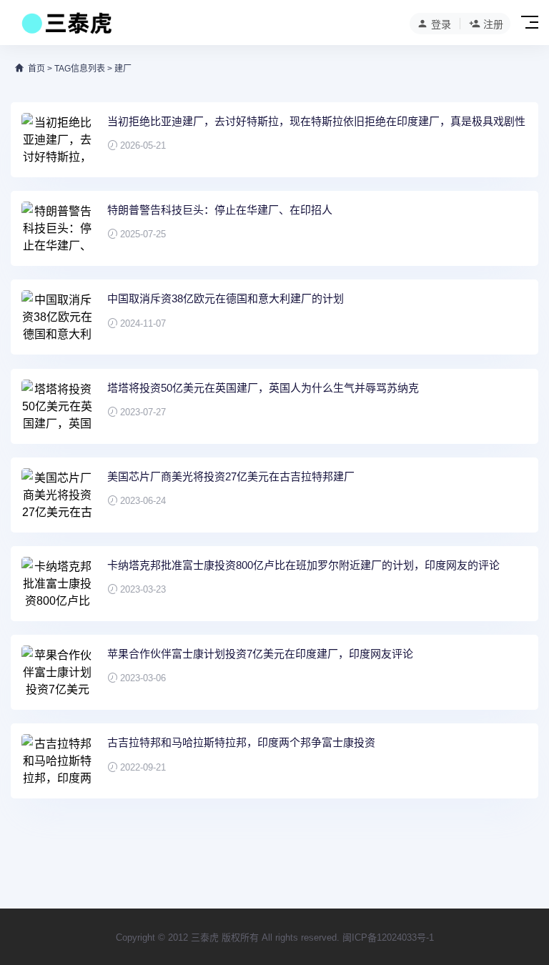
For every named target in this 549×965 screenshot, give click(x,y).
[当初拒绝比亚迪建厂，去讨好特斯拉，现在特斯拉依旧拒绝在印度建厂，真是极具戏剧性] (57, 140)
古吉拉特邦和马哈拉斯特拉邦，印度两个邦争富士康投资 (241, 742)
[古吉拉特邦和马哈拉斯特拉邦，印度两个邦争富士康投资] (57, 761)
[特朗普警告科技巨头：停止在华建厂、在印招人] (57, 228)
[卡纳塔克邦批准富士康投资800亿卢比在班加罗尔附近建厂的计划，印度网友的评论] (57, 583)
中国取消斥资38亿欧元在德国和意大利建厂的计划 (225, 298)
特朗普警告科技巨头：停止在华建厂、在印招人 (219, 210)
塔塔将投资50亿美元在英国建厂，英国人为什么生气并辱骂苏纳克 (263, 388)
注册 (493, 24)
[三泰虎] (65, 27)
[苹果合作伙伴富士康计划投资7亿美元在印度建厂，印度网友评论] (57, 672)
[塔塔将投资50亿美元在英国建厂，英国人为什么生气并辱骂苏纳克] (57, 406)
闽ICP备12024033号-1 (388, 937)
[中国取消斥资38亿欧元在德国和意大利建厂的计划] (57, 317)
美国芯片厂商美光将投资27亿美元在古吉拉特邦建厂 (231, 476)
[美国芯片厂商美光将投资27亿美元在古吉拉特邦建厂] (57, 495)
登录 (441, 24)
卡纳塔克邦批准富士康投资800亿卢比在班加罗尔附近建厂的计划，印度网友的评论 (303, 565)
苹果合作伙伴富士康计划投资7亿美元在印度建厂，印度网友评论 (260, 654)
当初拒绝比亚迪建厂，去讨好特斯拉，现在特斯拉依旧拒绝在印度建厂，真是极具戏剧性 (316, 121)
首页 (36, 69)
